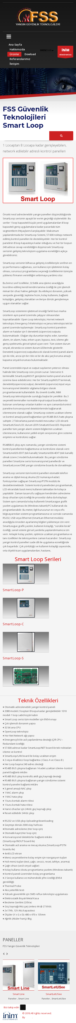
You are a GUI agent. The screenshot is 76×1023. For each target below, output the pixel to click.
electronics (65, 52)
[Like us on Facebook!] (23, 1007)
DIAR (45, 50)
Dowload (30, 54)
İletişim (14, 63)
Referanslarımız (20, 59)
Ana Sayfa (15, 44)
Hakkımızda (17, 49)
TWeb (29, 1017)
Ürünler (14, 54)
